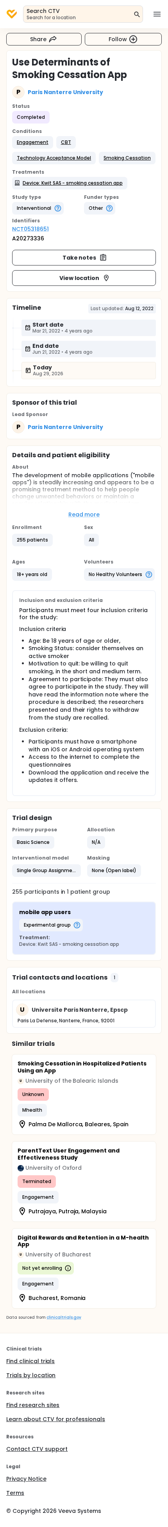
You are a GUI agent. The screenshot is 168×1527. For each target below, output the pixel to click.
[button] (32, 142)
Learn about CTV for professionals (55, 1419)
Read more (84, 514)
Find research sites (32, 1405)
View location (79, 278)
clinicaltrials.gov (63, 1317)
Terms (15, 1493)
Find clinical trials (30, 1361)
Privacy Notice (26, 1479)
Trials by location (30, 1375)
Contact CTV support (37, 1449)
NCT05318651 (30, 229)
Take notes (80, 258)
